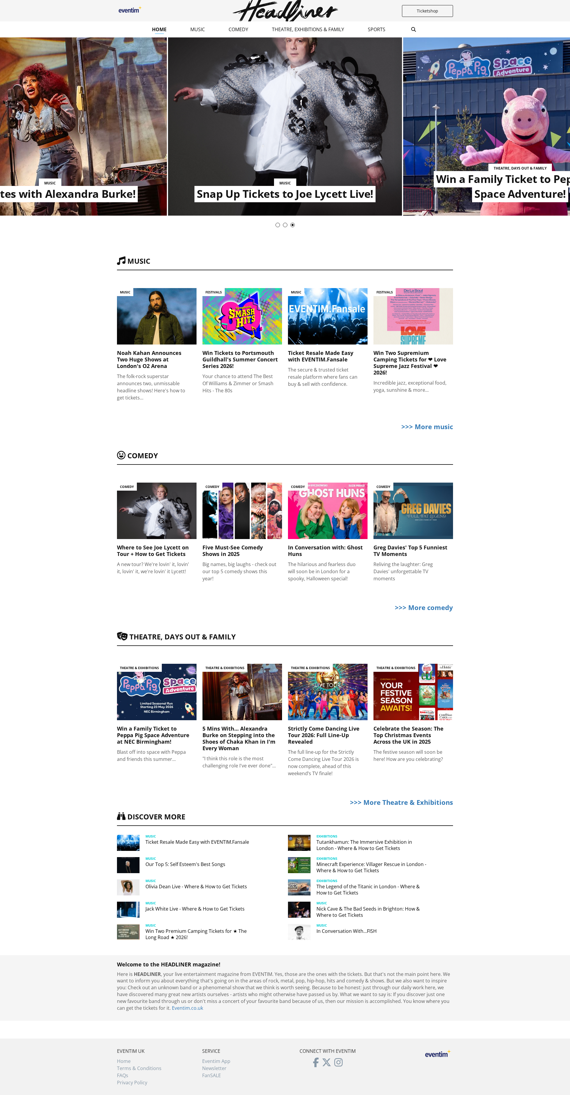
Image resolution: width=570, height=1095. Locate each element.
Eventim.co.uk (187, 1008)
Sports (376, 29)
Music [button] (197, 29)
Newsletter (214, 1068)
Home (159, 29)
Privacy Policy (132, 1082)
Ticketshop (427, 11)
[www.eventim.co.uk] (438, 1052)
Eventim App (216, 1061)
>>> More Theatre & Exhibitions (401, 802)
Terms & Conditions (139, 1068)
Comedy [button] (238, 29)
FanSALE (211, 1075)
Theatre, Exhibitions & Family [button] (308, 29)
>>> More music (427, 426)
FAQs (122, 1075)
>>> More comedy (424, 607)
